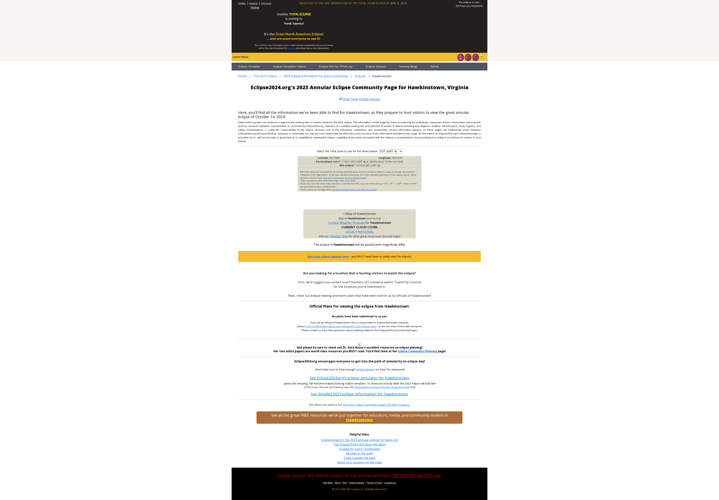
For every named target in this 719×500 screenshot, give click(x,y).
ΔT (348, 180)
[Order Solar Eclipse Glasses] (359, 99)
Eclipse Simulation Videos (289, 66)
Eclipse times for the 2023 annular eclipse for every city (359, 440)
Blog (337, 482)
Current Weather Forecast (346, 223)
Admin (434, 66)
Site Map (328, 482)
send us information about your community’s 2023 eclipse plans (340, 326)
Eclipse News (356, 482)
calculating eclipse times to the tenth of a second (354, 189)
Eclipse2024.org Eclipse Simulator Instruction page (381, 387)
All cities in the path (359, 453)
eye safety (291, 48)
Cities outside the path (359, 458)
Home (255, 7)
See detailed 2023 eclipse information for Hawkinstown (359, 393)
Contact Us (390, 482)
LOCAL (350, 232)
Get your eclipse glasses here (328, 256)
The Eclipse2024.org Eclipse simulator (359, 444)
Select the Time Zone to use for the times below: (347, 151)
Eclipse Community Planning (417, 351)
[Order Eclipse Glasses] (467, 57)
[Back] (482, 57)
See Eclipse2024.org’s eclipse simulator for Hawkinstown (359, 377)
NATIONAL (366, 232)
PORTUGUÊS (266, 3)
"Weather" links (338, 236)
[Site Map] (475, 57)
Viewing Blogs (408, 66)
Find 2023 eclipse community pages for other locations (376, 405)
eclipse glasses (365, 369)
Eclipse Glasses (376, 66)
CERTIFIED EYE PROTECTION (415, 475)
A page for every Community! (359, 449)
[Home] (460, 57)
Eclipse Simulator (249, 66)
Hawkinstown (359, 419)
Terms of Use (374, 482)
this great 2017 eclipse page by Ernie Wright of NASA (342, 178)
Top (710, 491)
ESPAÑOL (242, 3)
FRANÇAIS (253, 3)
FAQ (344, 482)
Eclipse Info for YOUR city (336, 66)
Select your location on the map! (359, 462)
